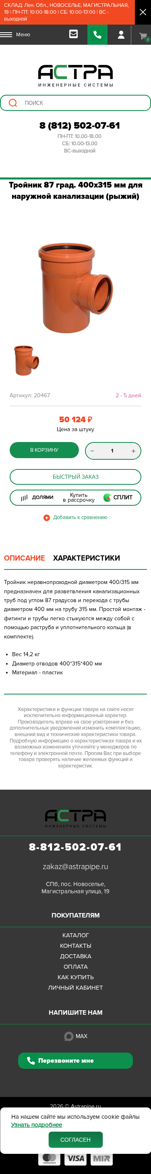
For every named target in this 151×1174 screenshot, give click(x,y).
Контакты (75, 945)
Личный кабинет (75, 987)
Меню (23, 34)
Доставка (75, 956)
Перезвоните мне (66, 1061)
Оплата (76, 966)
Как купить (76, 977)
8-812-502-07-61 (75, 847)
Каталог (75, 935)
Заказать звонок (97, 35)
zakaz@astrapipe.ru (75, 867)
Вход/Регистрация (121, 35)
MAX (81, 1036)
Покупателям (76, 915)
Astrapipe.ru (86, 1106)
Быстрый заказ (76, 477)
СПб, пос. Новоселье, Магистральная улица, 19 (75, 887)
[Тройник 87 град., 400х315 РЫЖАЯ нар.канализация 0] (75, 288)
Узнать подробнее (36, 1125)
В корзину (44, 450)
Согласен (75, 1139)
